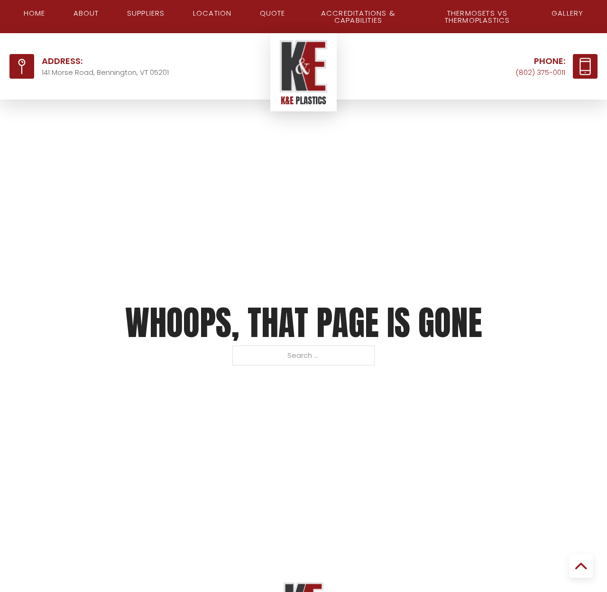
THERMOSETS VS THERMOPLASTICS (477, 16)
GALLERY (567, 13)
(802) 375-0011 (540, 72)
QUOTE (272, 13)
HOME (35, 13)
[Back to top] (581, 566)
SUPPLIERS (146, 13)
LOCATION (212, 13)
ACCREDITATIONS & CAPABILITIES (358, 16)
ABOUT (86, 13)
